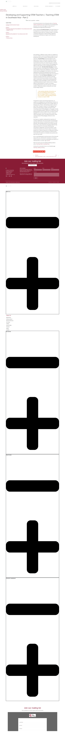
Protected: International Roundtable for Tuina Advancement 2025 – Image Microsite (19, 29)
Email (43, 168)
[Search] (59, 3)
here (49, 140)
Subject (52, 168)
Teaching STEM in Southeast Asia (42, 144)
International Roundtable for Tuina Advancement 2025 (17, 33)
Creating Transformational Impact (12, 24)
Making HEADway (3, 10)
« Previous (8, 38)
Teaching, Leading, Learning (38, 147)
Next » (11, 38)
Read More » (7, 27)
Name (35, 168)
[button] (34, 151)
